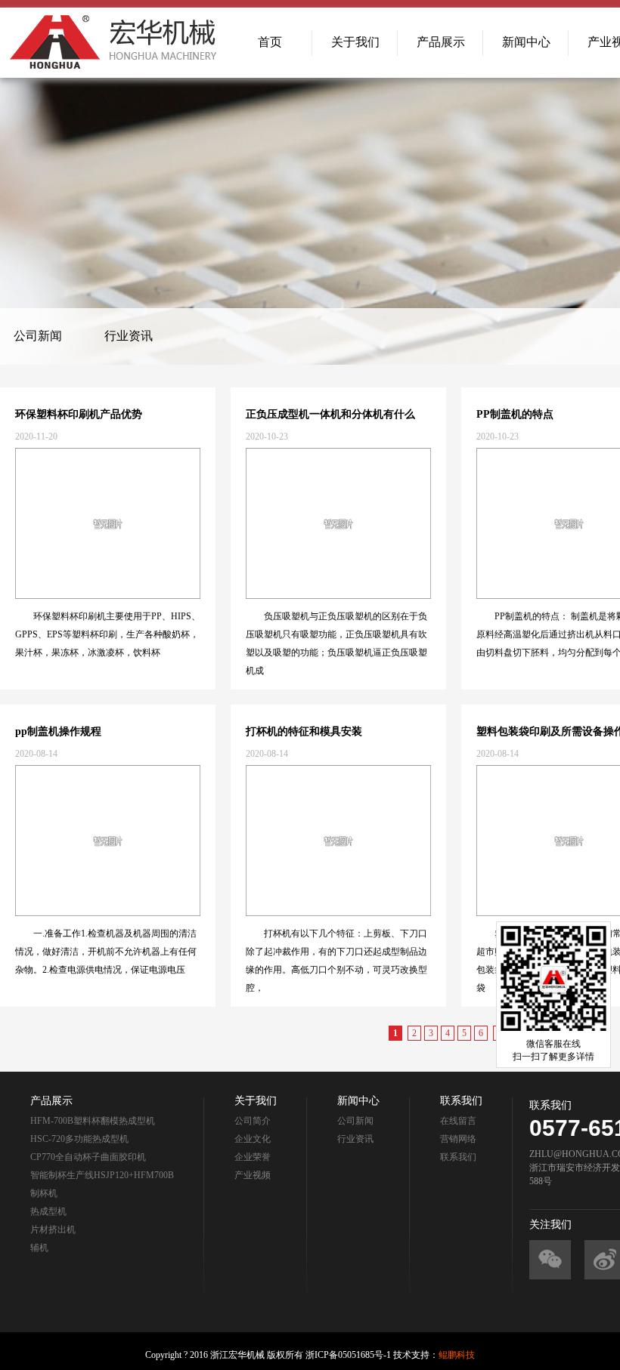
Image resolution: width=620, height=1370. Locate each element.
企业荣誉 (252, 1157)
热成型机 (48, 1211)
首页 (270, 41)
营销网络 (458, 1139)
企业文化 (252, 1139)
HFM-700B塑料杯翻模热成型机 (92, 1120)
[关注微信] (550, 1259)
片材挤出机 (53, 1229)
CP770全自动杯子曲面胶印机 (88, 1157)
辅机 (39, 1247)
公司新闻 (38, 335)
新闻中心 (526, 41)
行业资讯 (128, 335)
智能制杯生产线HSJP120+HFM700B (102, 1175)
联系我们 (458, 1157)
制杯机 (43, 1193)
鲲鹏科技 (457, 1355)
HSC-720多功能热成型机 (79, 1139)
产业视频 (252, 1175)
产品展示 (441, 41)
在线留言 (458, 1120)
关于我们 (355, 41)
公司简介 (252, 1120)
